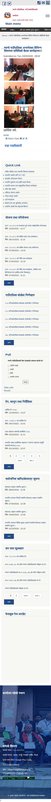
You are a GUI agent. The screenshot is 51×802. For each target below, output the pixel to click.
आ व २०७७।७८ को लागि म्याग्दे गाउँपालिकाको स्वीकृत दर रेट (25, 564)
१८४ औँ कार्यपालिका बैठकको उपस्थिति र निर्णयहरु (22, 303)
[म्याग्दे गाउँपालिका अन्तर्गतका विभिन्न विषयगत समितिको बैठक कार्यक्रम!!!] (19, 69)
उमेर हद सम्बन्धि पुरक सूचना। (26, 30)
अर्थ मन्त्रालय (9, 199)
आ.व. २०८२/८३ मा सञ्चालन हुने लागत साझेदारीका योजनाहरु (26, 226)
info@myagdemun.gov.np (19, 769)
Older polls (8, 387)
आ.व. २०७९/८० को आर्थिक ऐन (15, 421)
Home (4, 35)
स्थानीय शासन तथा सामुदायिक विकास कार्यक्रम (21, 186)
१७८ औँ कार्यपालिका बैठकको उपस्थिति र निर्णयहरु (22, 335)
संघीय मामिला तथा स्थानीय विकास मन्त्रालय (19, 171)
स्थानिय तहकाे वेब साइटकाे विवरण (16, 206)
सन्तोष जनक (14, 377)
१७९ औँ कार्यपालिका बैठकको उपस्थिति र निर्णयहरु (22, 327)
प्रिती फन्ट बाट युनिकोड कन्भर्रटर (16, 203)
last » (32, 460)
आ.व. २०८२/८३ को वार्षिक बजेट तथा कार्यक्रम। (21, 236)
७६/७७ (6, 135)
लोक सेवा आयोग (10, 189)
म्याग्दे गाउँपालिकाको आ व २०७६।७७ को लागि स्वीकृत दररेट (25, 572)
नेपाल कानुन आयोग (11, 196)
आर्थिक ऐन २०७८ (11, 410)
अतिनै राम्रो (14, 365)
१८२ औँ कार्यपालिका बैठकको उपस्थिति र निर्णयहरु (22, 311)
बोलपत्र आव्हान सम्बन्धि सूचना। (16, 487)
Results (7, 390)
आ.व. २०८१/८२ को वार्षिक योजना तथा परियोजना (21, 247)
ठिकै (11, 373)
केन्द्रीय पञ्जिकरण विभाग (13, 179)
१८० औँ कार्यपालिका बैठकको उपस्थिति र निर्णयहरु (22, 319)
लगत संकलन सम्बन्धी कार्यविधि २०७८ (17, 432)
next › (20, 460)
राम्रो (12, 369)
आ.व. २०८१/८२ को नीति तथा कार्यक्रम (18, 258)
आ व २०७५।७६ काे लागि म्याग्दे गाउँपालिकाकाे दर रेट (23, 580)
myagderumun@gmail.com (15, 773)
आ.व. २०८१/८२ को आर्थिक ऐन (15, 556)
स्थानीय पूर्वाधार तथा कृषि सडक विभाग (18, 182)
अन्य (8, 283)
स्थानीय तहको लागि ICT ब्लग (15, 175)
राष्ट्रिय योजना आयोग (12, 192)
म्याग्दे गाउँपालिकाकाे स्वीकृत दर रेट (16, 588)
